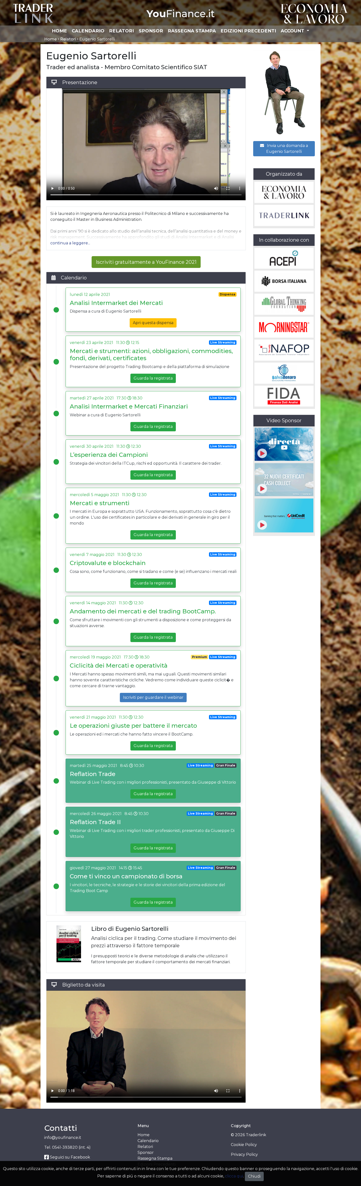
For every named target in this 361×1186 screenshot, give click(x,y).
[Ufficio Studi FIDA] (284, 396)
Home (59, 31)
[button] (70, 243)
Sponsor (151, 31)
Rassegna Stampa (192, 31)
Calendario (88, 31)
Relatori (121, 31)
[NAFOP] (284, 350)
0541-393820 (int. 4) (71, 1147)
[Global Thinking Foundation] (284, 304)
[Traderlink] (33, 13)
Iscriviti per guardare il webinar (153, 697)
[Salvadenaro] (284, 373)
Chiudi (254, 1176)
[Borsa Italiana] (284, 281)
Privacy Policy (244, 1154)
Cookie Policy (244, 1144)
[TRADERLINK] (284, 215)
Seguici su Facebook (69, 1157)
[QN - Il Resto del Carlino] (314, 13)
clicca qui (234, 1176)
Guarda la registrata (153, 378)
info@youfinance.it (62, 1137)
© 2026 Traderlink (248, 1135)
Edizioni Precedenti (248, 31)
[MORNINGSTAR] (284, 327)
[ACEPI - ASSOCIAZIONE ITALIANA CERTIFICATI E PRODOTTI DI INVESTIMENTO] (284, 258)
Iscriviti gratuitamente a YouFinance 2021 (146, 262)
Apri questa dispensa (153, 322)
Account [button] (293, 31)
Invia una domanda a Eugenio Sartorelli (287, 148)
